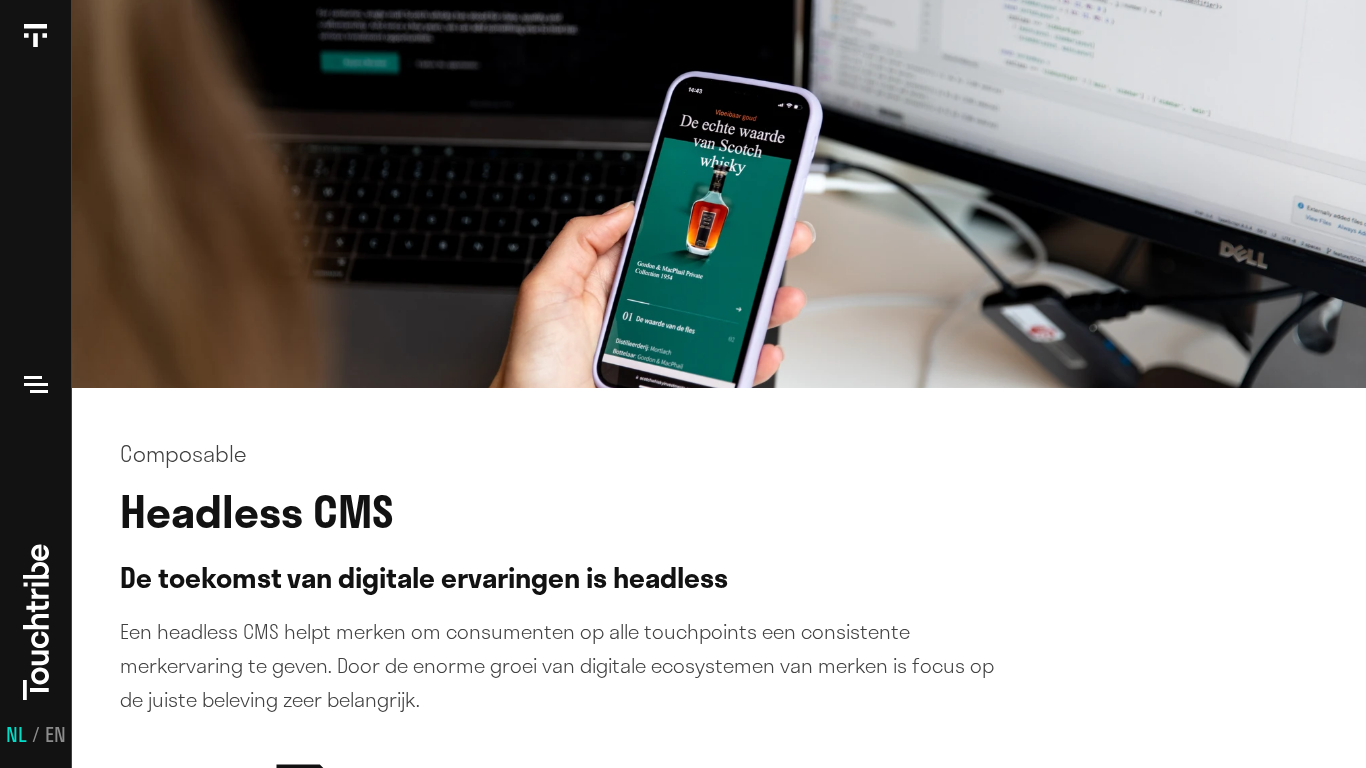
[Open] (36, 384)
